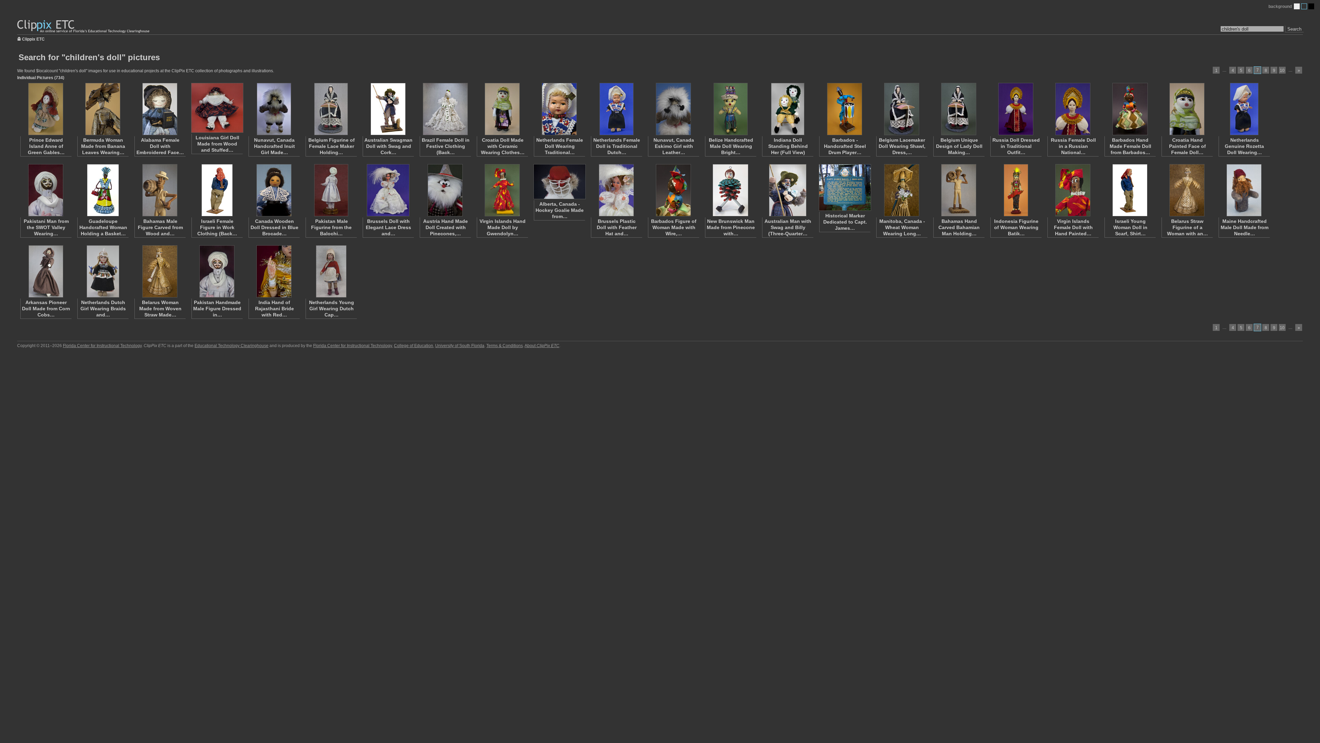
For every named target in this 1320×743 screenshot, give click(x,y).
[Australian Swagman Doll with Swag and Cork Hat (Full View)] (388, 109)
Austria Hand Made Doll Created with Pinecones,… (445, 227)
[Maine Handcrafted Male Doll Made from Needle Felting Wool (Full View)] (1244, 190)
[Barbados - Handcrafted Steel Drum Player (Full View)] (844, 109)
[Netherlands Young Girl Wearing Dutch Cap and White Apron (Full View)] (331, 271)
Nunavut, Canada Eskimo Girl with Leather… (673, 146)
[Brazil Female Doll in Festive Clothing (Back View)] (445, 109)
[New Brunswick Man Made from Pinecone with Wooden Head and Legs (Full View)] (730, 190)
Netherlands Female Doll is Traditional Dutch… (616, 146)
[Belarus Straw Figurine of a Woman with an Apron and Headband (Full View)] (1187, 190)
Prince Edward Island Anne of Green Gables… (46, 146)
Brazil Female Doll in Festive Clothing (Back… (446, 146)
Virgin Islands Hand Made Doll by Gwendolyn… (503, 227)
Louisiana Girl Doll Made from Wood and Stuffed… (217, 144)
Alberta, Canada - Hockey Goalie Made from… (560, 210)
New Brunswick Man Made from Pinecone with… (731, 227)
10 (1282, 70)
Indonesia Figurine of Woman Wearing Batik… (1016, 227)
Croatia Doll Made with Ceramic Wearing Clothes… (503, 146)
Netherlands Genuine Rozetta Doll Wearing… (1244, 146)
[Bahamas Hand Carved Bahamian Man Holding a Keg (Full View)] (958, 190)
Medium (1304, 6)
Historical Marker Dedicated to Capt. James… (845, 222)
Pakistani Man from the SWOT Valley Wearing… (46, 227)
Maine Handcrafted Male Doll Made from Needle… (1244, 227)
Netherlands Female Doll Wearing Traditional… (559, 146)
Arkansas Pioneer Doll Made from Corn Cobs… (46, 308)
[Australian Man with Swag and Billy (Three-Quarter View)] (787, 190)
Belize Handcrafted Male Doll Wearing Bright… (731, 146)
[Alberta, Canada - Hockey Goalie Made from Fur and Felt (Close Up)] (559, 181)
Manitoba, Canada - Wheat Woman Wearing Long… (902, 227)
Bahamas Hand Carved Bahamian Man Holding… (959, 227)
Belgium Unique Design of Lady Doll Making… (959, 146)
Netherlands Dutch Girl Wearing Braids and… (103, 308)
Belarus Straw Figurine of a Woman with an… (1187, 227)
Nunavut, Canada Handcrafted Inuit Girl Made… (274, 146)
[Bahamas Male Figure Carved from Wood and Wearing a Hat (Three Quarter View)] (160, 190)
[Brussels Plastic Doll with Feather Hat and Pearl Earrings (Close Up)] (616, 190)
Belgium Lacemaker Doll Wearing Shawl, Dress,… (902, 146)
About (542, 345)
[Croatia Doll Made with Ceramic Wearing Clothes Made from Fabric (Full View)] (502, 109)
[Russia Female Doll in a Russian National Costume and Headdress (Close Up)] (1073, 109)
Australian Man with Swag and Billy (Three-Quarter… (787, 227)
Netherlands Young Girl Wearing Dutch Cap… (331, 308)
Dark (1311, 6)
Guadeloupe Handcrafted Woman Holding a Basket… (103, 227)
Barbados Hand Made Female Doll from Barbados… (1130, 146)
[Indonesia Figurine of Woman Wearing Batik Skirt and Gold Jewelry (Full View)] (1016, 190)
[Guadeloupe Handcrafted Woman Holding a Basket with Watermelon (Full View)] (103, 190)
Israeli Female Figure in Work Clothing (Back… (217, 227)
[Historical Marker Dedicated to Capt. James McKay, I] (844, 187)
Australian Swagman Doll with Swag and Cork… (388, 146)
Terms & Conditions (504, 345)
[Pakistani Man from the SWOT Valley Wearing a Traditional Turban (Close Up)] (46, 190)
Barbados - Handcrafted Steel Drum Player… (845, 146)
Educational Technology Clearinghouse (231, 345)
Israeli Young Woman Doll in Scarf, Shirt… (1130, 227)
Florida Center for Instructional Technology (102, 345)
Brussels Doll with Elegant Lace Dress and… (388, 227)
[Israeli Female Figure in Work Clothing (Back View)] (217, 190)
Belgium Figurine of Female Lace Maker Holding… (331, 146)
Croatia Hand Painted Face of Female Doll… (1187, 146)
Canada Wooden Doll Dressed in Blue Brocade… (274, 227)
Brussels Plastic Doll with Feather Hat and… (617, 227)
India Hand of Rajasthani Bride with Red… (274, 308)
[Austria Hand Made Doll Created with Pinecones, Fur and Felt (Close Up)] (445, 190)
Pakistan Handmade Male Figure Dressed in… (217, 308)
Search (1294, 29)
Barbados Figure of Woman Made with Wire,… (673, 227)
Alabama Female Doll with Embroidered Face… (160, 146)
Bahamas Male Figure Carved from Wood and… (160, 227)
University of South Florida (459, 345)
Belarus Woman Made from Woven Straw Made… (160, 308)
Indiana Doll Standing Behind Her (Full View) (788, 146)
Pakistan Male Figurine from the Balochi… (331, 227)
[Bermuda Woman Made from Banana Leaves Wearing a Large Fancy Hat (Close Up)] (103, 109)
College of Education (413, 345)
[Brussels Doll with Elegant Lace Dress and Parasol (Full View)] (388, 190)
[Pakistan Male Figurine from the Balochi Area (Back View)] (331, 190)
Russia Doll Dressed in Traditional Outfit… (1016, 146)
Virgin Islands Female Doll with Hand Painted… (1073, 227)
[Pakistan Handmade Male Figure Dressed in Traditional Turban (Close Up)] (217, 271)
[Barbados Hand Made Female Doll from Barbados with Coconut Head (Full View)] (1130, 109)
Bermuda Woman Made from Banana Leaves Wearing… (103, 146)
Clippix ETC (33, 39)
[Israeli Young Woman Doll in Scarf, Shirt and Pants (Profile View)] (1130, 190)
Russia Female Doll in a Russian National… (1073, 146)
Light (1297, 6)
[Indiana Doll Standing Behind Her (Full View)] (787, 109)
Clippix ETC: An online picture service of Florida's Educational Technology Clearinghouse (84, 26)
